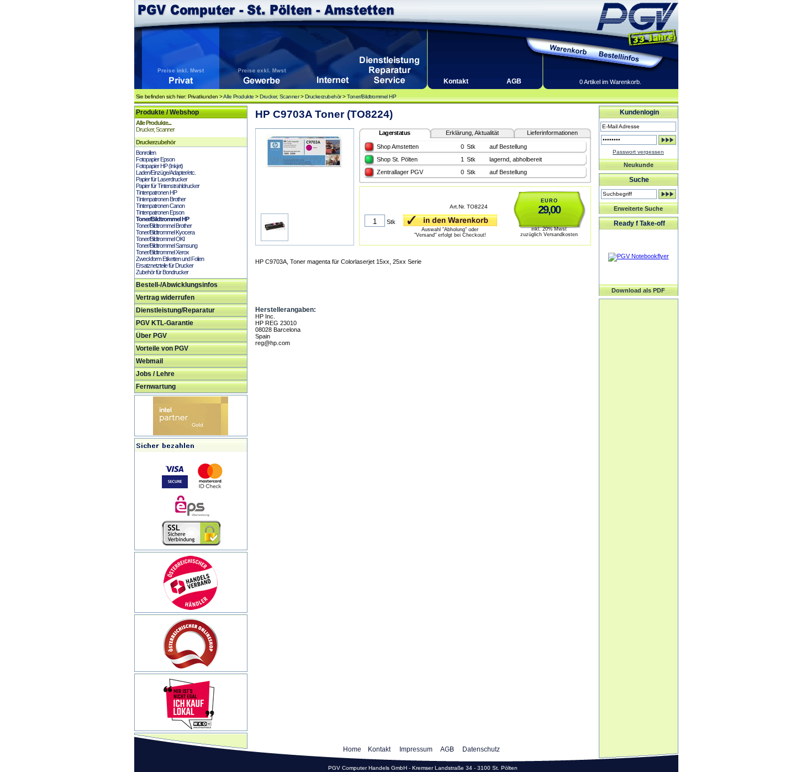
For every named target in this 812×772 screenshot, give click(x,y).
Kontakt (456, 81)
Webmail (149, 361)
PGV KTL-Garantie (164, 323)
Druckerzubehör (323, 96)
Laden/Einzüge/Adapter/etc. (166, 172)
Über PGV (151, 336)
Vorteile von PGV (162, 348)
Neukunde (638, 164)
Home (352, 749)
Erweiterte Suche (638, 208)
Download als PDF (638, 290)
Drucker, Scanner (279, 96)
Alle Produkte (238, 96)
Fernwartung (156, 386)
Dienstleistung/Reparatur (175, 310)
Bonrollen (146, 152)
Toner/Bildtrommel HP (371, 96)
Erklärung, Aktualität (472, 132)
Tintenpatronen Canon (160, 205)
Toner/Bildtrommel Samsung (166, 245)
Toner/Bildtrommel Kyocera (165, 232)
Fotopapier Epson (155, 159)
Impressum (416, 749)
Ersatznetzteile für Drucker (164, 265)
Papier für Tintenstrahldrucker (167, 185)
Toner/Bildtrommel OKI (160, 239)
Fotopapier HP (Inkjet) (159, 166)
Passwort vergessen (638, 152)
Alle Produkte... (153, 122)
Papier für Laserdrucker (161, 179)
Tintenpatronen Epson (160, 212)
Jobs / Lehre (155, 374)
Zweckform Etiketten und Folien (170, 258)
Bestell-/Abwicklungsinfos (177, 285)
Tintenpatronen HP (156, 192)
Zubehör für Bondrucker (162, 272)
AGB (514, 81)
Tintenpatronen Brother (161, 199)
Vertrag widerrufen (165, 297)
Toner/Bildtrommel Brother (164, 225)
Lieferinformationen (552, 132)
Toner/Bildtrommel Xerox (162, 252)
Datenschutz (481, 749)
